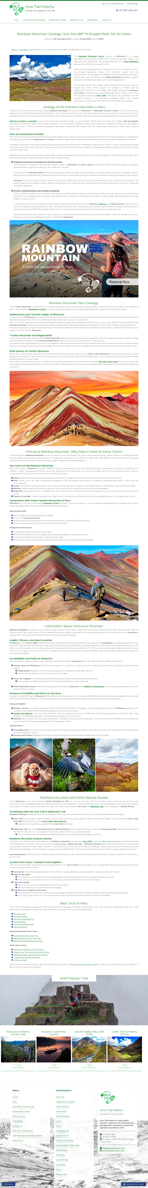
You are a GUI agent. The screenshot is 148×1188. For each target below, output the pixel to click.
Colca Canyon (62, 1136)
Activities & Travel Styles (34, 20)
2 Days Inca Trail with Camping (27, 957)
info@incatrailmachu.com (113, 1148)
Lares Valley (61, 1111)
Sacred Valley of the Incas (67, 1145)
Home (14, 50)
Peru (17, 20)
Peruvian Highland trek (24, 924)
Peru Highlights (20, 917)
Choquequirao (62, 1131)
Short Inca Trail (20, 960)
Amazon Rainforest (65, 1140)
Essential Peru (20, 922)
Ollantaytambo (63, 1116)
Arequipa (60, 1155)
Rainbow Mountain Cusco (91, 56)
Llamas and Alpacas (23, 713)
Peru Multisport (20, 927)
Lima (58, 1121)
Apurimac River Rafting (24, 919)
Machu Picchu (62, 1107)
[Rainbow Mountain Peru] (74, 297)
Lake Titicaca (62, 1160)
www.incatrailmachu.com (113, 1150)
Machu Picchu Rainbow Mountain (28, 941)
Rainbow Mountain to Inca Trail (27, 938)
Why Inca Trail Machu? (113, 3)
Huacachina (61, 1150)
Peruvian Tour (20, 914)
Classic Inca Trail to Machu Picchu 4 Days (31, 952)
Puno (58, 1169)
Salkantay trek (96, 806)
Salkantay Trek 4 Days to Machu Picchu (31, 955)
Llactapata (61, 1165)
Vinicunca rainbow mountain (23, 121)
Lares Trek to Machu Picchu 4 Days (29, 950)
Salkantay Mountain (65, 1102)
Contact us (106, 20)
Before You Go (76, 20)
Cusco (59, 1126)
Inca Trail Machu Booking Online (27, 1136)
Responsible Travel (57, 20)
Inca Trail (87, 841)
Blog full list (18, 1140)
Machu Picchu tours (111, 841)
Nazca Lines (61, 1174)
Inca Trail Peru (61, 844)
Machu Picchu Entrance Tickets (84, 964)
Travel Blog (131, 3)
